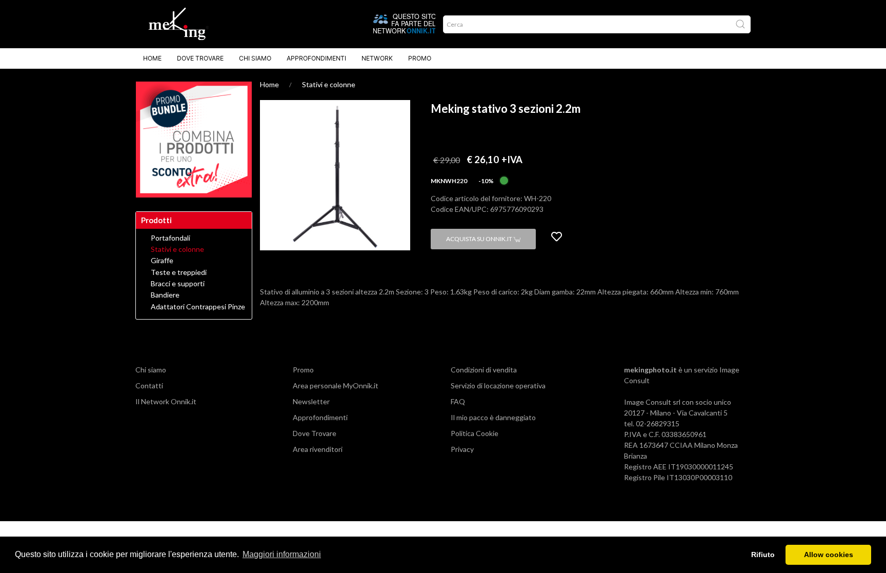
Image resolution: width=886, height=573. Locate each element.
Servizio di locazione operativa (498, 385)
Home (152, 58)
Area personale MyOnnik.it (335, 385)
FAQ (458, 401)
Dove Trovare (200, 58)
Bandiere (165, 295)
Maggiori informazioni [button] (282, 554)
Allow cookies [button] (828, 554)
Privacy (462, 449)
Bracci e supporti (178, 284)
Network (377, 58)
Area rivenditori (318, 449)
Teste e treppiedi (179, 272)
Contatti (149, 385)
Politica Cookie (474, 433)
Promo (419, 58)
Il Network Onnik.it (165, 401)
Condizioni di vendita (484, 369)
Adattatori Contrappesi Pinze (198, 307)
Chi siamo (255, 58)
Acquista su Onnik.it (479, 239)
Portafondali (170, 238)
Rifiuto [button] (763, 554)
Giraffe (162, 260)
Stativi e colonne (328, 84)
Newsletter (311, 401)
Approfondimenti (316, 58)
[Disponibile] (504, 179)
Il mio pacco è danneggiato (493, 417)
